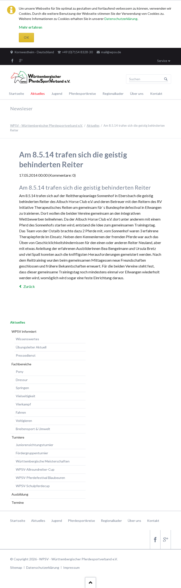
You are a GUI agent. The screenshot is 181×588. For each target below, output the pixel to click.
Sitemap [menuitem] (16, 567)
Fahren (21, 412)
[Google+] (21, 60)
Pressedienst (26, 355)
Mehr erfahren (30, 27)
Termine (18, 502)
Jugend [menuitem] (56, 521)
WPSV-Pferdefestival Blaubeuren (40, 478)
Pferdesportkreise (82, 93)
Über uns (137, 93)
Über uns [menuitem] (134, 521)
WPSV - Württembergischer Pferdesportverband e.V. (46, 125)
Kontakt (156, 93)
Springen (22, 388)
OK (26, 37)
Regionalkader (113, 93)
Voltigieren (24, 421)
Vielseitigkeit (25, 396)
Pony (19, 372)
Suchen (166, 79)
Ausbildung (20, 494)
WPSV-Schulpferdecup (33, 486)
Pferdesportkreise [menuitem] (81, 521)
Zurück (29, 286)
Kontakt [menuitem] (153, 521)
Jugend (56, 93)
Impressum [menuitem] (71, 567)
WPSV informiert (24, 331)
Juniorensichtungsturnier (34, 445)
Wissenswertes (27, 339)
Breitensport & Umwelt (33, 429)
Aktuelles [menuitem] (38, 521)
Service (162, 61)
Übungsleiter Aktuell (31, 347)
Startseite (16, 93)
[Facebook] (12, 60)
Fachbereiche (21, 364)
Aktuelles (38, 93)
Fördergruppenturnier (32, 453)
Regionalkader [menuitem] (111, 521)
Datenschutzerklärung (120, 19)
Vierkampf (23, 404)
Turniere (18, 437)
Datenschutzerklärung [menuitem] (42, 567)
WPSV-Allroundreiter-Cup (35, 469)
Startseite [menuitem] (17, 521)
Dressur (22, 380)
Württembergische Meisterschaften (43, 461)
